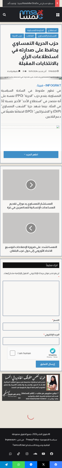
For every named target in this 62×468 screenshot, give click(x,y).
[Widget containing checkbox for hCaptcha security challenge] (33, 353)
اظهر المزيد (31, 154)
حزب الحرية (17, 35)
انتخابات (30, 35)
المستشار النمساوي (47, 35)
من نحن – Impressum (14, 439)
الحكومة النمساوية (35, 30)
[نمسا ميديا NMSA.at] (31, 14)
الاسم (55, 320)
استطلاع (52, 30)
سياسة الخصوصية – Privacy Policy (41, 439)
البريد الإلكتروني (51, 334)
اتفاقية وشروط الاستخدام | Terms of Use (31, 445)
